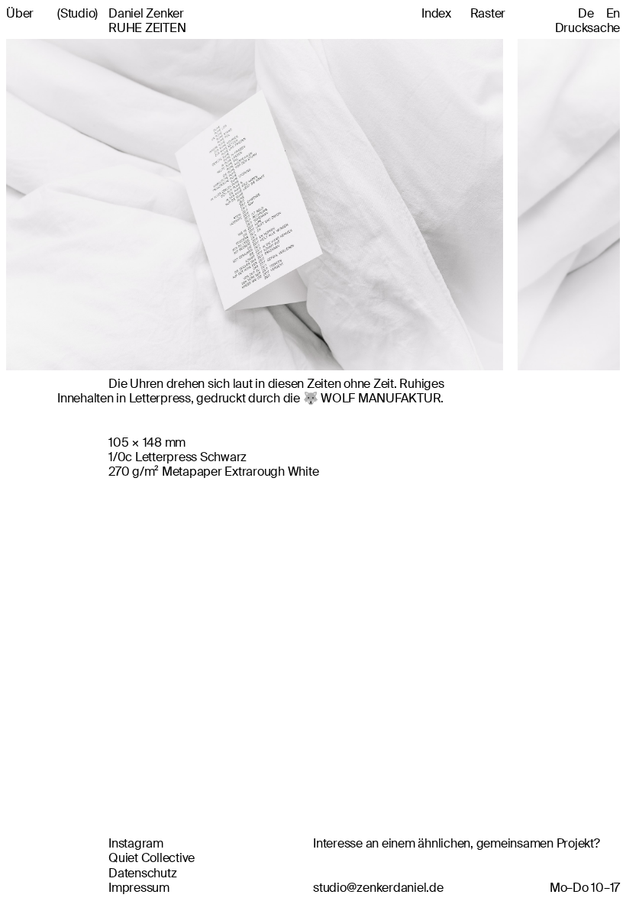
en (613, 13)
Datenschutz (142, 873)
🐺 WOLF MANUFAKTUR (372, 398)
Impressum (138, 887)
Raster (488, 13)
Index (436, 13)
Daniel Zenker (120, 13)
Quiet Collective (151, 858)
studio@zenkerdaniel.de (378, 887)
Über (20, 13)
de (586, 13)
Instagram (135, 843)
